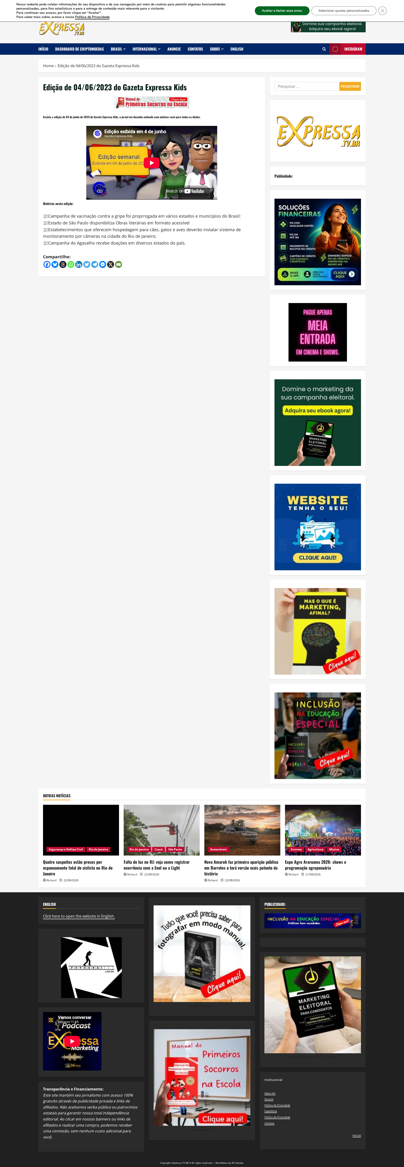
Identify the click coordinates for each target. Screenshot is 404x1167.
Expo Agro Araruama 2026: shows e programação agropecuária (315, 865)
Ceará (158, 849)
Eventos (296, 849)
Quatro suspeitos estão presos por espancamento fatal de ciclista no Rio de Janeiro (77, 868)
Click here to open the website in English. (79, 916)
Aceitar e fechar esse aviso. (282, 10)
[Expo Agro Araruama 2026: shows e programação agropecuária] (323, 830)
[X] (110, 264)
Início (43, 49)
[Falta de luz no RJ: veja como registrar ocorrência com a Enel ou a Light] (162, 830)
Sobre (215, 49)
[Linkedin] (78, 264)
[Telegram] (94, 264)
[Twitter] (86, 264)
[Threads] (62, 264)
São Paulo (175, 849)
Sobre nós (269, 1093)
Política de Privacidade (277, 1105)
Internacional (145, 49)
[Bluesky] (54, 264)
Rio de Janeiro (98, 849)
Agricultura (315, 849)
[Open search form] (324, 49)
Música (334, 849)
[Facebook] (46, 264)
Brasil (116, 49)
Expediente (270, 1110)
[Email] (118, 264)
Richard (51, 880)
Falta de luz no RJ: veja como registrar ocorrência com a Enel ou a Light (157, 865)
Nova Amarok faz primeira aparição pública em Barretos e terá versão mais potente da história (241, 868)
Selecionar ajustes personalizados (343, 10)
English (237, 49)
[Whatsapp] (70, 264)
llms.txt (357, 1135)
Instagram (353, 49)
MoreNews (222, 1162)
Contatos (195, 49)
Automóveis (218, 849)
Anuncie (174, 49)
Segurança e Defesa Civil (66, 849)
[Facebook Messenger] (102, 264)
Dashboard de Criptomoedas (79, 49)
